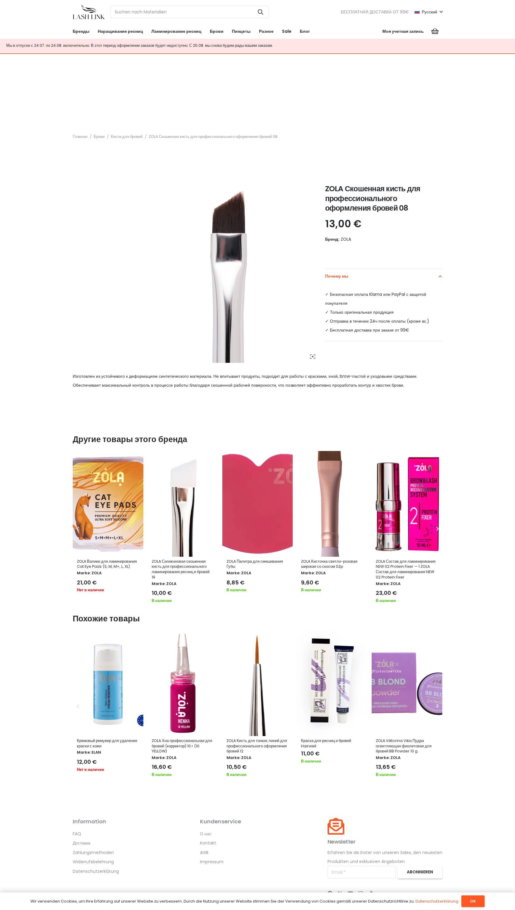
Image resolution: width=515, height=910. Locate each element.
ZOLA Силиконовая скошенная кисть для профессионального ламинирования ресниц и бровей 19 (181, 569)
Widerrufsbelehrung (93, 862)
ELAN (96, 752)
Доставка (81, 843)
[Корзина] (435, 31)
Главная (80, 136)
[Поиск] (260, 12)
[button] (428, 12)
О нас (205, 834)
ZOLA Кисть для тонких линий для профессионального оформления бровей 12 (257, 746)
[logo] (89, 11)
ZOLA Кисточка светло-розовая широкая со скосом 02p (329, 564)
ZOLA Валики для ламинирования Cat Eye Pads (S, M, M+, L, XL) (107, 564)
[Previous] (78, 529)
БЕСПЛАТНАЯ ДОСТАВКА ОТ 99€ (375, 12)
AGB (204, 852)
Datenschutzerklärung (96, 871)
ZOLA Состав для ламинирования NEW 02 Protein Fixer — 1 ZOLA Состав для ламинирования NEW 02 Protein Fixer (405, 569)
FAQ (77, 834)
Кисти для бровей (126, 136)
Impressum (212, 862)
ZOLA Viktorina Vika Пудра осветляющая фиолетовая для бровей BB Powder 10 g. (404, 746)
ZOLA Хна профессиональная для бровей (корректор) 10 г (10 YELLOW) (182, 746)
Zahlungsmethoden (93, 852)
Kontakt (208, 843)
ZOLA (96, 572)
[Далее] (437, 529)
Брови (99, 136)
